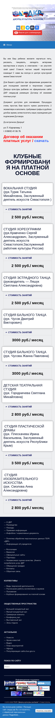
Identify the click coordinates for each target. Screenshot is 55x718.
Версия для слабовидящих (29, 32)
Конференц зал (13, 617)
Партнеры (10, 557)
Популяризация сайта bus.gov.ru (20, 651)
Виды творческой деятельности (20, 586)
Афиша (9, 648)
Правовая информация (16, 530)
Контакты (10, 568)
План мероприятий (14, 646)
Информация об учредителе (19, 544)
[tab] (27, 209)
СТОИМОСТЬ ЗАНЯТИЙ (20, 209)
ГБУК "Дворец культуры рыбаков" (26, 702)
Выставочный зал (14, 620)
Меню (9, 45)
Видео (9, 643)
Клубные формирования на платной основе (25, 594)
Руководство (11, 525)
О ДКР (9, 522)
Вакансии (10, 552)
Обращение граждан (15, 566)
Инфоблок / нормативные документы (22, 533)
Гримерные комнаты (15, 614)
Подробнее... (14, 714)
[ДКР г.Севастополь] (27, 14)
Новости (10, 637)
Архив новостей (13, 640)
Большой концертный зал (17, 609)
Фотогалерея (11, 549)
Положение (11, 591)
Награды (10, 528)
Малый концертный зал (16, 612)
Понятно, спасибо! (44, 711)
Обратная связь (13, 571)
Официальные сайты (15, 555)
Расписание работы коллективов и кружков (25, 589)
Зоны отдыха (12, 623)
